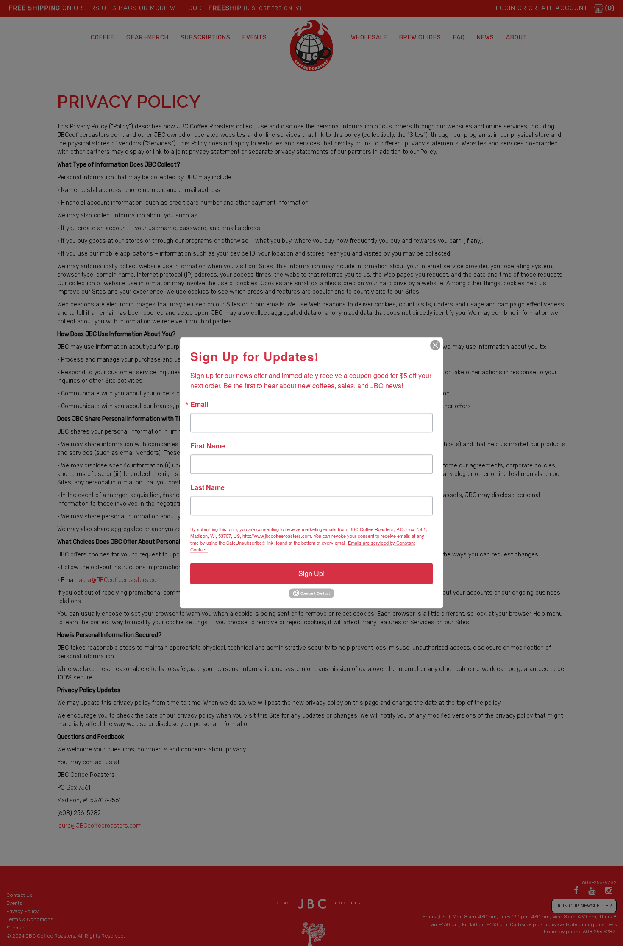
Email (199, 404)
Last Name (207, 487)
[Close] (435, 345)
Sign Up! (311, 573)
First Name (207, 445)
